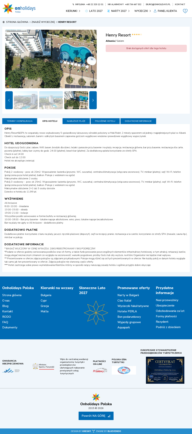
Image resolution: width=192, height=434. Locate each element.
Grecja (45, 306)
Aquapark (123, 327)
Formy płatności (166, 316)
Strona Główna (17, 22)
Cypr (44, 301)
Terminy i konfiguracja (20, 121)
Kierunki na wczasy (57, 287)
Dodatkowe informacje (138, 121)
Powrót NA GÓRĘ (93, 416)
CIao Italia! (124, 301)
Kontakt (7, 311)
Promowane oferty (133, 287)
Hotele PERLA (127, 311)
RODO (6, 317)
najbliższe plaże (76, 121)
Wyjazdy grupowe (129, 322)
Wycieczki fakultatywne (133, 306)
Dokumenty (9, 327)
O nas (6, 301)
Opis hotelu (49, 121)
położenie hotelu (105, 121)
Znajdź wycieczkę (43, 22)
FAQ (5, 322)
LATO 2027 (96, 11)
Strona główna (11, 295)
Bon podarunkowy (129, 317)
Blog (5, 306)
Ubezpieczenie (165, 306)
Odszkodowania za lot (170, 311)
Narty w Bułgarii (128, 295)
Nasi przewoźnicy (167, 300)
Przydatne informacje (165, 290)
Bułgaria (46, 295)
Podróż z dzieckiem (168, 327)
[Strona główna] (19, 8)
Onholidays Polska (18, 287)
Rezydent (162, 322)
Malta (44, 311)
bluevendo (114, 431)
